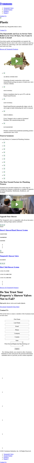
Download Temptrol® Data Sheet (9, 307)
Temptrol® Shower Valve (9, 256)
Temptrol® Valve (9, 8)
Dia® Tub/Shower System (9, 267)
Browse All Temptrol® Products (9, 287)
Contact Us (3, 16)
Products (6, 11)
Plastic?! (6, 13)
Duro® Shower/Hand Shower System (14, 230)
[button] (17, 61)
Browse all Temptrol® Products (9, 49)
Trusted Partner (8, 9)
